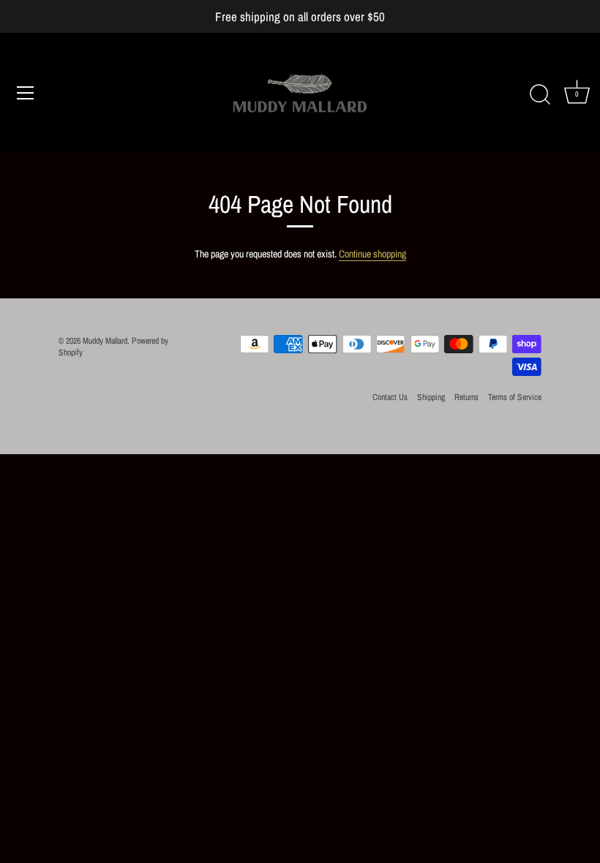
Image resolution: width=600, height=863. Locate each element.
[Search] (540, 95)
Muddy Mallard (105, 341)
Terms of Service (514, 397)
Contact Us (390, 397)
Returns (466, 397)
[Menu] (26, 93)
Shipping (431, 397)
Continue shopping (372, 253)
